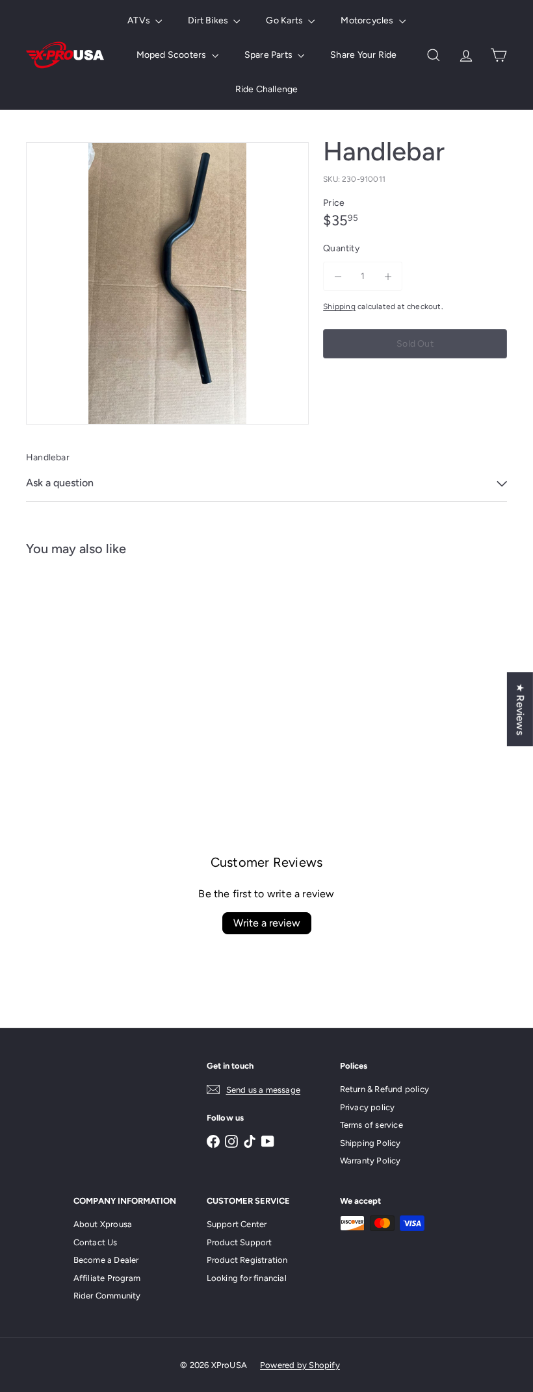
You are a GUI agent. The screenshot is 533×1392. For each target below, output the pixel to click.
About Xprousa (103, 1224)
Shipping (339, 306)
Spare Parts (269, 54)
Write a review (266, 923)
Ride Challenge (266, 89)
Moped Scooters (172, 54)
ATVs (139, 20)
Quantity (341, 248)
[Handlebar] (61, 660)
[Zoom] (167, 283)
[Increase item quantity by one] (387, 276)
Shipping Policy (370, 1143)
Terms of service (371, 1125)
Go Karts (285, 20)
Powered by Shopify (300, 1365)
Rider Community (107, 1295)
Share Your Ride (363, 54)
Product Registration (247, 1260)
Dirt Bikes (209, 20)
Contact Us (95, 1242)
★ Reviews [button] (520, 709)
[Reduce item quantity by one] (337, 276)
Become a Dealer (106, 1260)
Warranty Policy (370, 1160)
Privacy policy (367, 1107)
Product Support (239, 1242)
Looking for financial (247, 1278)
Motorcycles (368, 20)
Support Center (237, 1224)
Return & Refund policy (385, 1089)
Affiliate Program (107, 1278)
